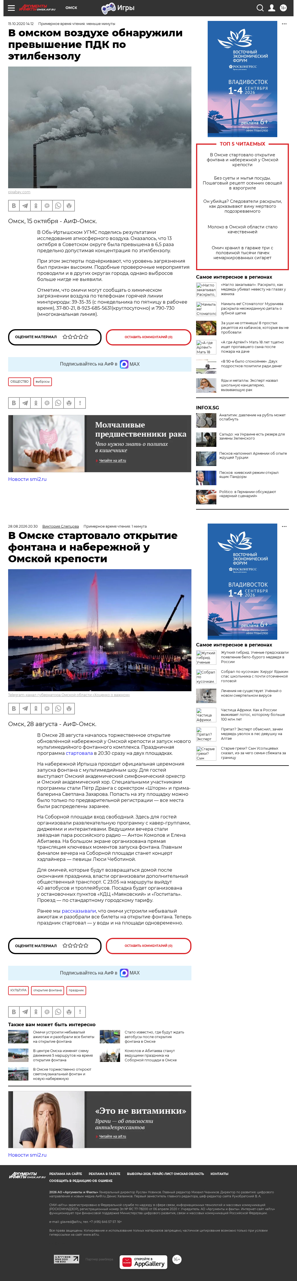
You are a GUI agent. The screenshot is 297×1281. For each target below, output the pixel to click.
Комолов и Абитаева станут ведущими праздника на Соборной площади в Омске (151, 1055)
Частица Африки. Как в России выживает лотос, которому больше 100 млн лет (253, 714)
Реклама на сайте (65, 1174)
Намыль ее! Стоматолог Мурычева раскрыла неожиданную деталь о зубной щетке (252, 308)
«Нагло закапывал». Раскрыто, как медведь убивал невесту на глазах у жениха (253, 289)
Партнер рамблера (99, 1259)
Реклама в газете (104, 1174)
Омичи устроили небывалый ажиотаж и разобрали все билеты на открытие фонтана (63, 1037)
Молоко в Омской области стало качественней (243, 229)
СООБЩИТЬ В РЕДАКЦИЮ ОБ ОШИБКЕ (81, 1181)
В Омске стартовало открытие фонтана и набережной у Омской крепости (242, 160)
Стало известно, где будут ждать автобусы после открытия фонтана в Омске (154, 1037)
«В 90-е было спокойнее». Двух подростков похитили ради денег (251, 363)
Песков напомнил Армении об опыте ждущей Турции (253, 456)
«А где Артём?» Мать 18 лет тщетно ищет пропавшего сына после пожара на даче (252, 347)
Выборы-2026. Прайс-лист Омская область (165, 1174)
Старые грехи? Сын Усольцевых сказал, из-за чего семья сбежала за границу (253, 753)
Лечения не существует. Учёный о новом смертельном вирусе (251, 693)
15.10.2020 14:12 (21, 24)
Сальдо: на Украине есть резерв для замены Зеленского (252, 436)
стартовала (79, 753)
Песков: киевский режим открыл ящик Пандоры (249, 475)
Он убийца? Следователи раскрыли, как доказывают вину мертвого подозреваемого (242, 206)
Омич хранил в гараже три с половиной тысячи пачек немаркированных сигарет (242, 253)
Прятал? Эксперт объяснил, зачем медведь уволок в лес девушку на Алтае (252, 734)
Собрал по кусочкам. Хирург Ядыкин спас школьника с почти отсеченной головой (254, 676)
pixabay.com (19, 192)
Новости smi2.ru (27, 479)
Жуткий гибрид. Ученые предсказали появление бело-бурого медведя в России (255, 657)
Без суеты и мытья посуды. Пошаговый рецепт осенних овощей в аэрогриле (242, 183)
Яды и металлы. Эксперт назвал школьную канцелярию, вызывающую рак (249, 385)
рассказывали (79, 911)
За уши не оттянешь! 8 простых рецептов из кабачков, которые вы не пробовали (255, 327)
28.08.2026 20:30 (23, 526)
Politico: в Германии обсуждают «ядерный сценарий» (247, 494)
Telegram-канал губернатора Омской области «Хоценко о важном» (69, 695)
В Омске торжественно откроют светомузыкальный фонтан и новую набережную (62, 1074)
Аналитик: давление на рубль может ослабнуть (252, 417)
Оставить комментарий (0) (149, 337)
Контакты (219, 1174)
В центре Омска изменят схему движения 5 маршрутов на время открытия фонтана (63, 1055)
